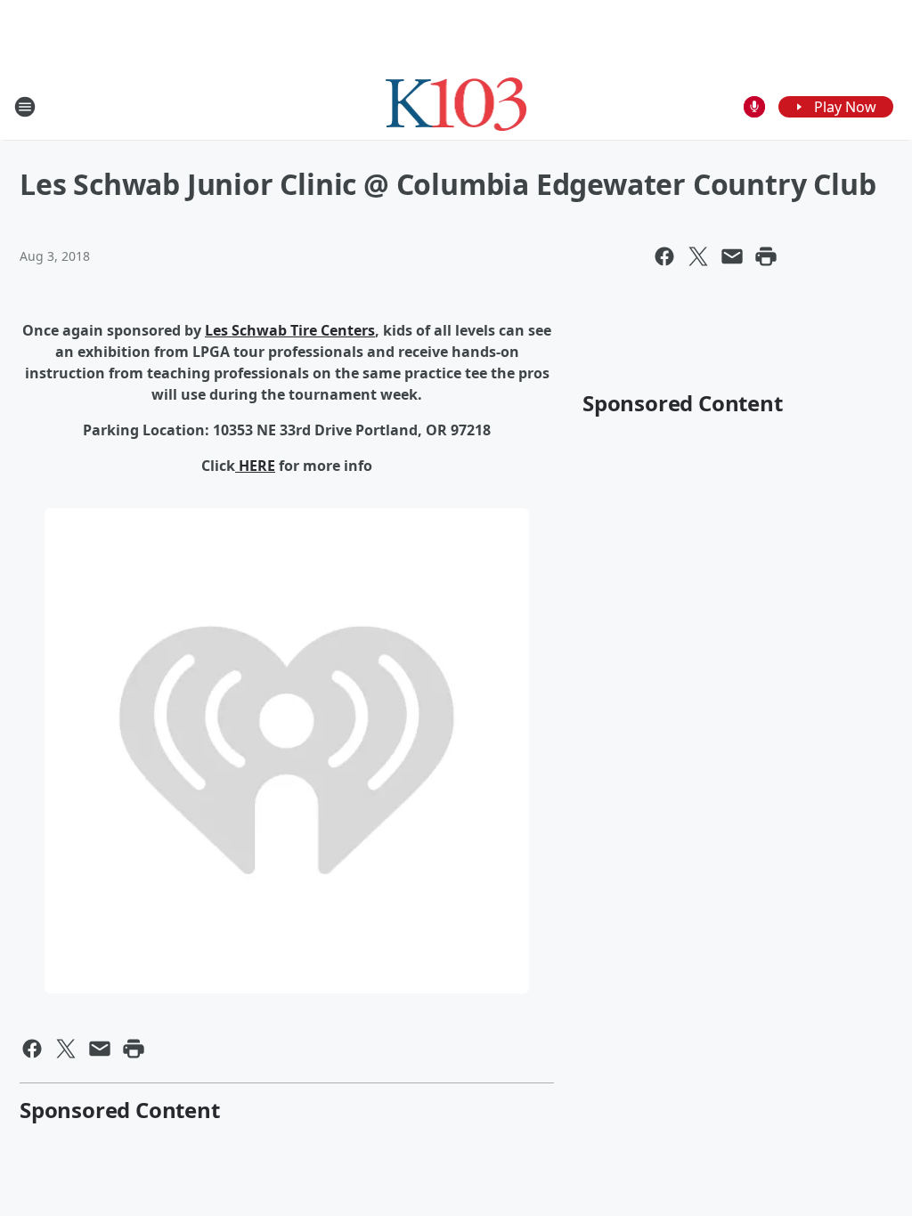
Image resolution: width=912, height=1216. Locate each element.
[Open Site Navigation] (25, 107)
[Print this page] (765, 256)
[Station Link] (456, 106)
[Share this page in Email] (732, 256)
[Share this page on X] (698, 256)
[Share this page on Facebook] (664, 256)
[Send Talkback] (754, 107)
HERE (255, 465)
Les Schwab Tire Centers (290, 330)
